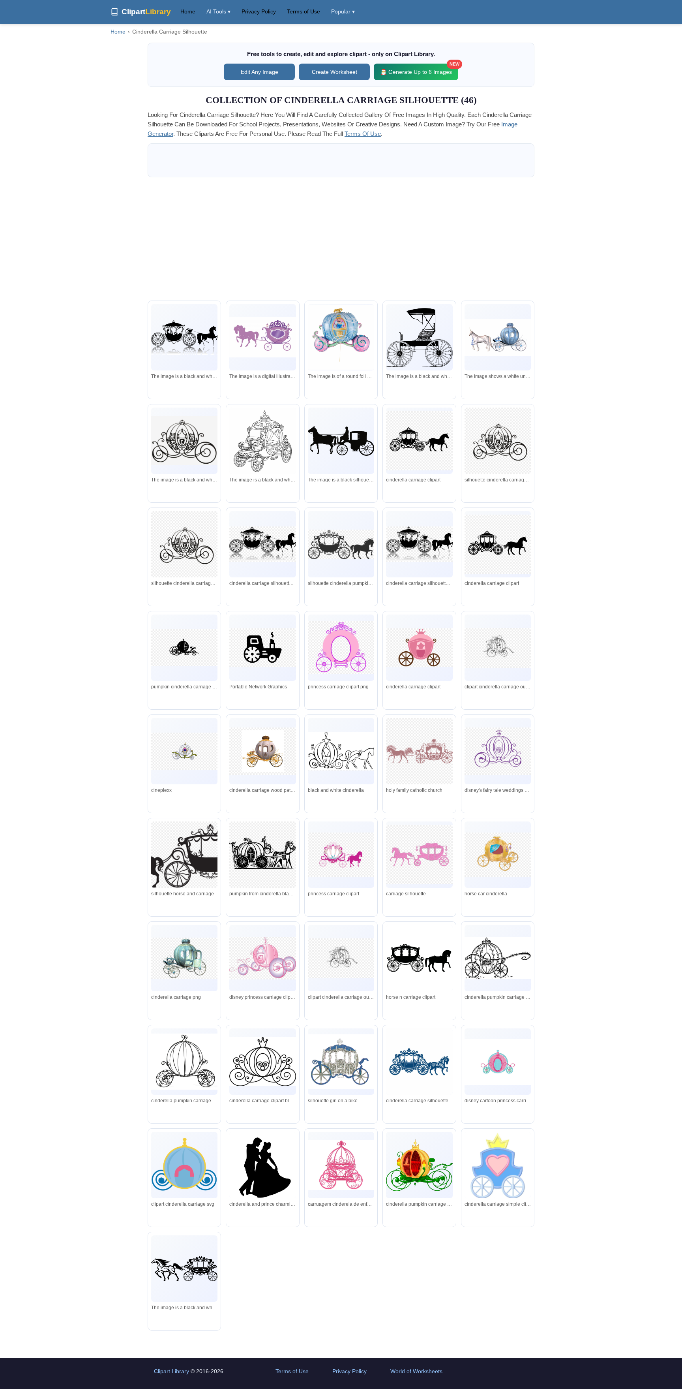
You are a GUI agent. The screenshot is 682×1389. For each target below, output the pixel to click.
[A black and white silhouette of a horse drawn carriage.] (184, 337)
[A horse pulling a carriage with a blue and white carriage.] (498, 337)
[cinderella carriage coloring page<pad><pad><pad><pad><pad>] (262, 444)
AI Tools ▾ (218, 11)
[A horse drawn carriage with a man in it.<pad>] (341, 441)
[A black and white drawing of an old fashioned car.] (419, 337)
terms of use (363, 133)
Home (187, 11)
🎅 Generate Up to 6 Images (419, 69)
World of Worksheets (416, 1371)
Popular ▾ (343, 11)
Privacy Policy (259, 11)
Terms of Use (303, 11)
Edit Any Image (259, 72)
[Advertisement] (341, 239)
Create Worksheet (334, 72)
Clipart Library (171, 1371)
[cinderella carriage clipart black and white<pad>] (184, 440)
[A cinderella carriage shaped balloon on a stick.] (341, 337)
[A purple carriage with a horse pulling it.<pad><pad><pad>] (262, 337)
